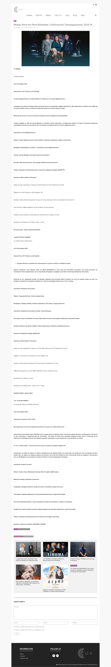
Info (83, 15)
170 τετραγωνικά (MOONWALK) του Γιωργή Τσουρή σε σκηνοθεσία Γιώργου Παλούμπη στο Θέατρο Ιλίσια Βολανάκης (82, 570)
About (22, 654)
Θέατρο (39, 15)
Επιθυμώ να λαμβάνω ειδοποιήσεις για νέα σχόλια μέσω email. (30, 626)
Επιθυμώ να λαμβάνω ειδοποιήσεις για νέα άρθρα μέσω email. (29, 629)
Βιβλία (48, 15)
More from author (28, 536)
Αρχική (29, 15)
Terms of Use (24, 658)
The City (58, 15)
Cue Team (17, 27)
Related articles (18, 536)
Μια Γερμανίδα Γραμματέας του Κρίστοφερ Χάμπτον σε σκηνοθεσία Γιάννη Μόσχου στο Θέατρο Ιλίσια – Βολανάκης (27, 583)
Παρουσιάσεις (74, 565)
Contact (22, 656)
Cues (67, 15)
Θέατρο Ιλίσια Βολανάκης (24, 529)
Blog (75, 15)
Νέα (15, 20)
